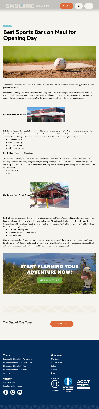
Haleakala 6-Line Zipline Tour (14, 366)
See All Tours (62, 323)
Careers (54, 370)
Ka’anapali (31, 246)
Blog (53, 373)
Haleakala (43, 246)
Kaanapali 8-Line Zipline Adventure (17, 359)
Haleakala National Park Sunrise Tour (17, 363)
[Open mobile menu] (88, 6)
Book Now (67, 6)
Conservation (56, 363)
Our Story (55, 359)
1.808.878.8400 (9, 383)
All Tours (6, 373)
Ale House (22, 114)
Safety (53, 366)
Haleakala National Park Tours (15, 370)
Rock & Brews (24, 195)
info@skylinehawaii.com (12, 386)
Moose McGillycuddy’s (24, 153)
